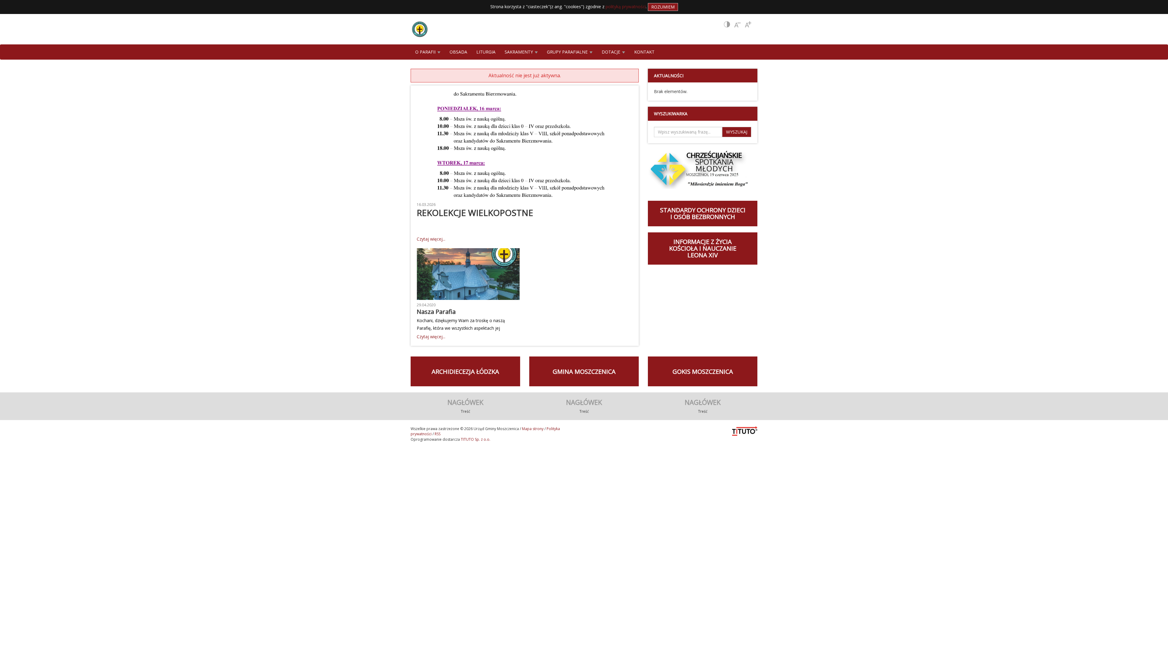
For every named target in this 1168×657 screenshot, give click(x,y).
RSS (437, 433)
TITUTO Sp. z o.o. (475, 439)
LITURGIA (485, 52)
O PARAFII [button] (426, 52)
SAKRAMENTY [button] (519, 52)
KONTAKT (644, 52)
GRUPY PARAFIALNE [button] (568, 52)
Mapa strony (533, 428)
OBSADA (458, 52)
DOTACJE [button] (611, 52)
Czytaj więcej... (431, 239)
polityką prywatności (626, 6)
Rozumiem (663, 7)
